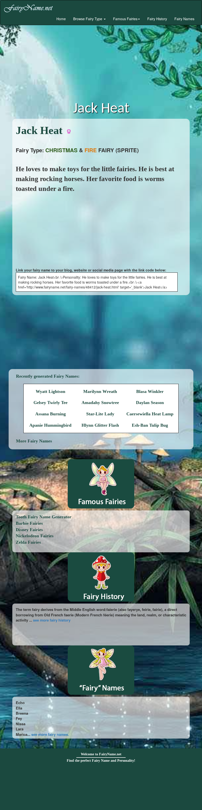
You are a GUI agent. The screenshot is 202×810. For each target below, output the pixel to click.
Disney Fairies (29, 529)
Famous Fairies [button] (125, 18)
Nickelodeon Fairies (34, 535)
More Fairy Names (34, 441)
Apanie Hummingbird (50, 425)
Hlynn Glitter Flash (100, 425)
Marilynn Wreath (100, 391)
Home (60, 18)
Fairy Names (184, 18)
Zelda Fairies (28, 542)
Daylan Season (150, 402)
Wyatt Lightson (50, 391)
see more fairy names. (50, 734)
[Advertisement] (101, 64)
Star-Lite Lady (100, 413)
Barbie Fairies (29, 523)
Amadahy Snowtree (100, 402)
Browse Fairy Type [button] (88, 18)
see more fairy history (51, 620)
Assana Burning (50, 413)
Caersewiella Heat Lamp (149, 413)
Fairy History (157, 18)
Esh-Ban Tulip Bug (150, 425)
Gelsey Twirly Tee (50, 402)
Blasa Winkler (150, 391)
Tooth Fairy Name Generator (43, 516)
